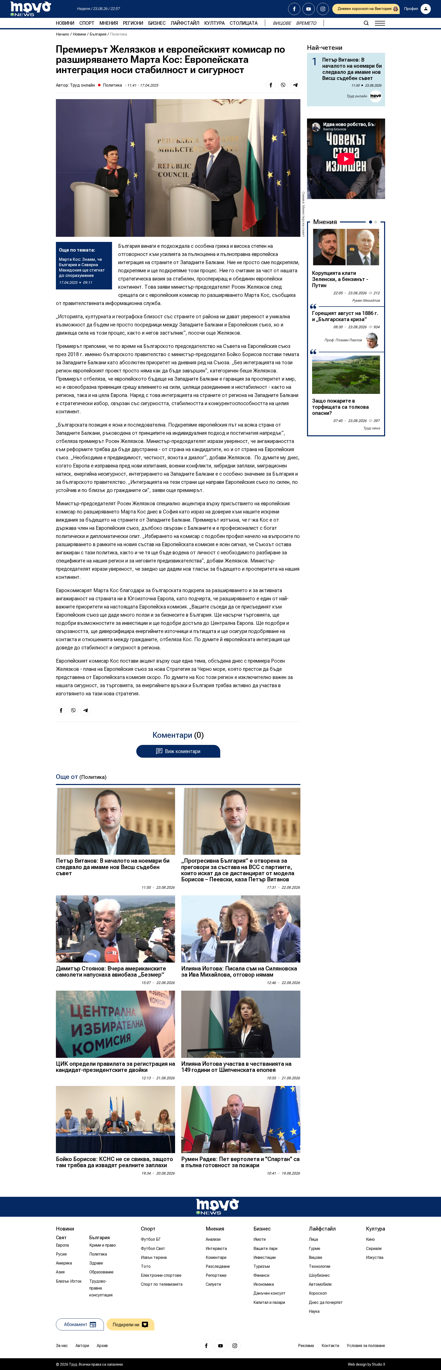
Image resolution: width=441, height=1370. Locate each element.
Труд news (371, 428)
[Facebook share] (271, 85)
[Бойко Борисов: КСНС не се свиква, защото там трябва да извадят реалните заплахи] (115, 1119)
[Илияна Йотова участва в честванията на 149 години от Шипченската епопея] (240, 1024)
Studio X (378, 1364)
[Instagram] (323, 9)
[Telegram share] (295, 85)
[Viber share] (283, 85)
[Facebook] (294, 9)
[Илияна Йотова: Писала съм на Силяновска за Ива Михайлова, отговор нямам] (240, 929)
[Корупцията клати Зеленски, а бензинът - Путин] (346, 247)
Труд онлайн (82, 85)
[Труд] (217, 1206)
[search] (366, 23)
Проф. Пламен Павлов (343, 340)
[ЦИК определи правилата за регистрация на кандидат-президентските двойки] (115, 1024)
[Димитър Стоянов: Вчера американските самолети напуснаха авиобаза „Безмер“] (115, 929)
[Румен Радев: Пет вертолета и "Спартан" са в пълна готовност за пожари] (240, 1119)
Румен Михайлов (366, 300)
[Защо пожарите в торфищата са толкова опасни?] (346, 375)
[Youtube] (308, 9)
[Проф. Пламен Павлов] (372, 340)
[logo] (30, 9)
